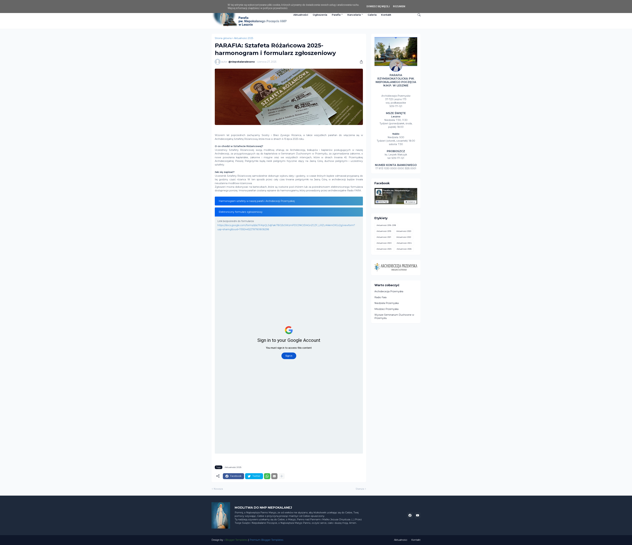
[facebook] (410, 515)
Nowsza (218, 488)
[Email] (274, 476)
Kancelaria (354, 14)
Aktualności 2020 (403, 231)
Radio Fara (380, 297)
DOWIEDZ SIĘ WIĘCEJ (378, 6)
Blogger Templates (236, 539)
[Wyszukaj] (418, 15)
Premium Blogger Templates (266, 539)
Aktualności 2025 (243, 38)
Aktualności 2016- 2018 (386, 225)
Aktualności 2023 (384, 243)
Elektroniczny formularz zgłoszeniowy (241, 211)
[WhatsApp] (267, 476)
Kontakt (386, 14)
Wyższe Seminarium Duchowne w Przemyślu (394, 316)
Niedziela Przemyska (386, 303)
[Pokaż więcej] (281, 476)
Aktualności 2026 (404, 249)
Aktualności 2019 (384, 231)
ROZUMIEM (399, 6)
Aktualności (300, 14)
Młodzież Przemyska (386, 309)
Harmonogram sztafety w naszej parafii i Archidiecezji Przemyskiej (257, 201)
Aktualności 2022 (403, 237)
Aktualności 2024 (404, 243)
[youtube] (418, 515)
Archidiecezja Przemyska (388, 291)
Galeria (372, 14)
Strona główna (223, 38)
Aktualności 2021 (384, 237)
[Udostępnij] (360, 62)
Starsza (360, 488)
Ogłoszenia (320, 14)
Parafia (336, 14)
